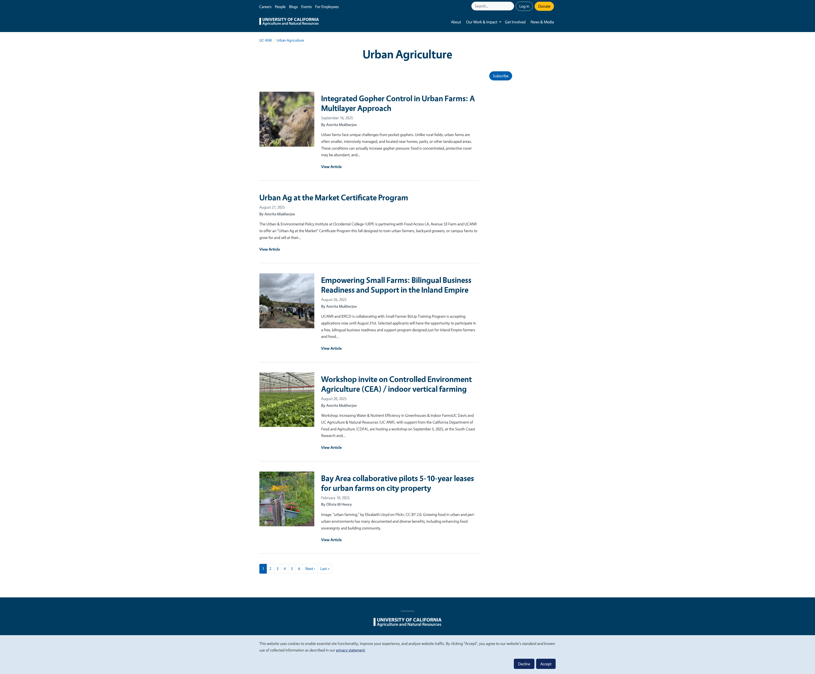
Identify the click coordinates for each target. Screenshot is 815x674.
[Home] (289, 22)
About (456, 21)
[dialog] (407, 654)
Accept (545, 663)
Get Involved (515, 21)
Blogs (293, 6)
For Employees (327, 6)
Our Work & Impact (481, 21)
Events (306, 6)
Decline (524, 663)
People (280, 6)
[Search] (511, 6)
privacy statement (350, 650)
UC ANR (265, 40)
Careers (265, 6)
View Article (331, 166)
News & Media (542, 21)
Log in (524, 6)
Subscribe (501, 75)
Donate (544, 6)
